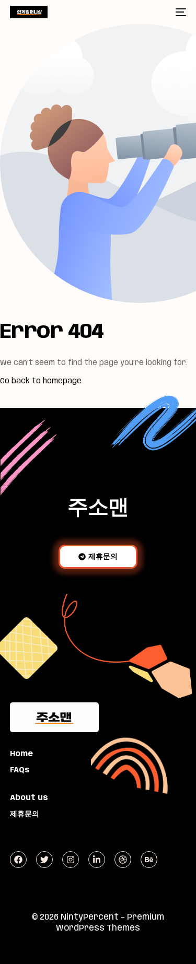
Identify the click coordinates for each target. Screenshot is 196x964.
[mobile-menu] (180, 12)
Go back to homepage (41, 381)
